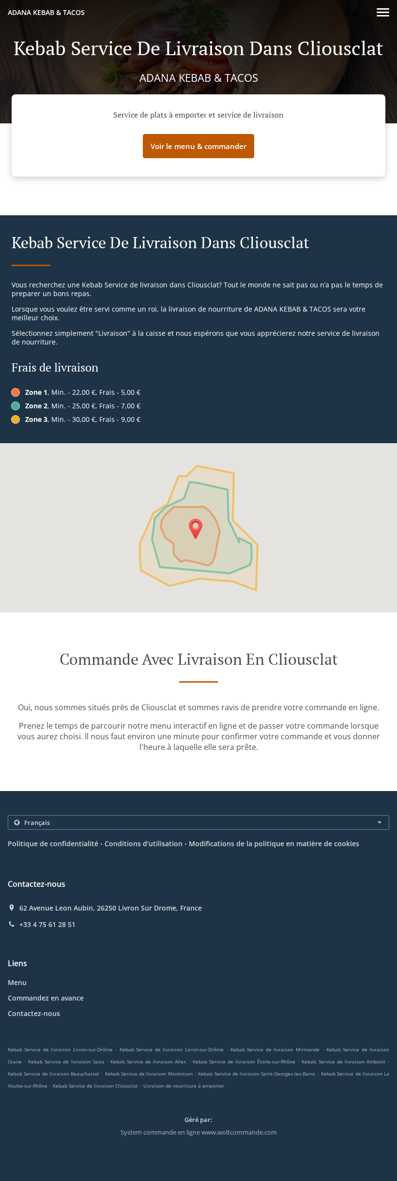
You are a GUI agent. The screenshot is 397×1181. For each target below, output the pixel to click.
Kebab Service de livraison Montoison (149, 1073)
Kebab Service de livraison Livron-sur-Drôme (60, 1049)
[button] (383, 12)
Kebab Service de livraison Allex (148, 1061)
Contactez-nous (34, 1013)
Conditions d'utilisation (144, 843)
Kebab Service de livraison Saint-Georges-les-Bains (256, 1073)
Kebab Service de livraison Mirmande (275, 1049)
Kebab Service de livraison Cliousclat (95, 1085)
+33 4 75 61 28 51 (47, 924)
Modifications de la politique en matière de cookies (274, 843)
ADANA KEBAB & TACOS (46, 12)
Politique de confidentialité (53, 843)
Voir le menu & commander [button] (198, 146)
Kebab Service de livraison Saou (66, 1061)
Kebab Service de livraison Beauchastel (53, 1073)
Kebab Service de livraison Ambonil (343, 1061)
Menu (17, 982)
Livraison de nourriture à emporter (183, 1085)
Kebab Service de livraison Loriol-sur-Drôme (172, 1049)
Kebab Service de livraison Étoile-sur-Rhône (244, 1061)
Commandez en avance (46, 997)
